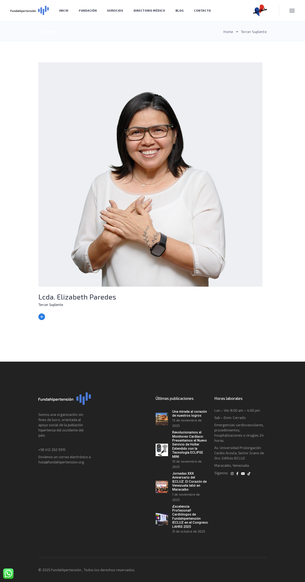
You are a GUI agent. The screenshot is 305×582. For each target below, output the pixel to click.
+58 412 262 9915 (51, 449)
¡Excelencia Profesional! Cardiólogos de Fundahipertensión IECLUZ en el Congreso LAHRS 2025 (190, 517)
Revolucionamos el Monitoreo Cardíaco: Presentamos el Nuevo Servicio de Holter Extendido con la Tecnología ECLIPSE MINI (189, 444)
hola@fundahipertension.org (61, 462)
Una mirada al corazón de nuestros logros (189, 413)
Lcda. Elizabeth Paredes (77, 296)
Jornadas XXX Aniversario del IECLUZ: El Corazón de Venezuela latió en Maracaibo (189, 481)
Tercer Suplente (50, 304)
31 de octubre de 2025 (188, 531)
